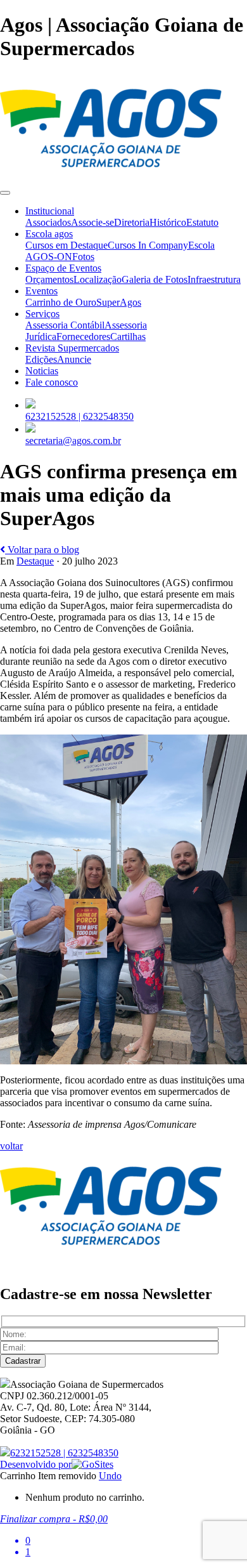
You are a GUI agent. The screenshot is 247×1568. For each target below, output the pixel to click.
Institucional (49, 211)
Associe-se (92, 222)
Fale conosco (51, 382)
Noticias (41, 370)
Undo (110, 1475)
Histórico (167, 222)
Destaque (35, 561)
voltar (11, 1145)
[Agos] (111, 178)
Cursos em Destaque (66, 245)
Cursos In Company (148, 245)
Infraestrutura (214, 279)
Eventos (41, 290)
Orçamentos (49, 279)
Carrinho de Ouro (60, 302)
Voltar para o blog (42, 549)
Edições (41, 359)
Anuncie (74, 359)
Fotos (83, 256)
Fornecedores (83, 336)
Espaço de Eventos (63, 268)
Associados (48, 222)
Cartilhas (128, 336)
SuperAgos (118, 302)
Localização (97, 279)
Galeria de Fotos (154, 279)
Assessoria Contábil (64, 325)
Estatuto (202, 222)
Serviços (42, 313)
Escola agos (49, 233)
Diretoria (131, 222)
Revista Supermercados (72, 348)
